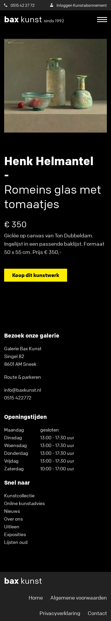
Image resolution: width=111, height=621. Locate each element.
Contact (97, 613)
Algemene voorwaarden (78, 597)
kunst (34, 19)
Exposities (15, 534)
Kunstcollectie (19, 495)
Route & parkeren (22, 377)
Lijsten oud (16, 542)
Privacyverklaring (59, 613)
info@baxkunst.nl (22, 390)
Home (36, 597)
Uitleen (11, 526)
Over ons (13, 519)
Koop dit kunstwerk (35, 275)
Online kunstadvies (24, 503)
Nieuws (12, 511)
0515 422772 (17, 397)
